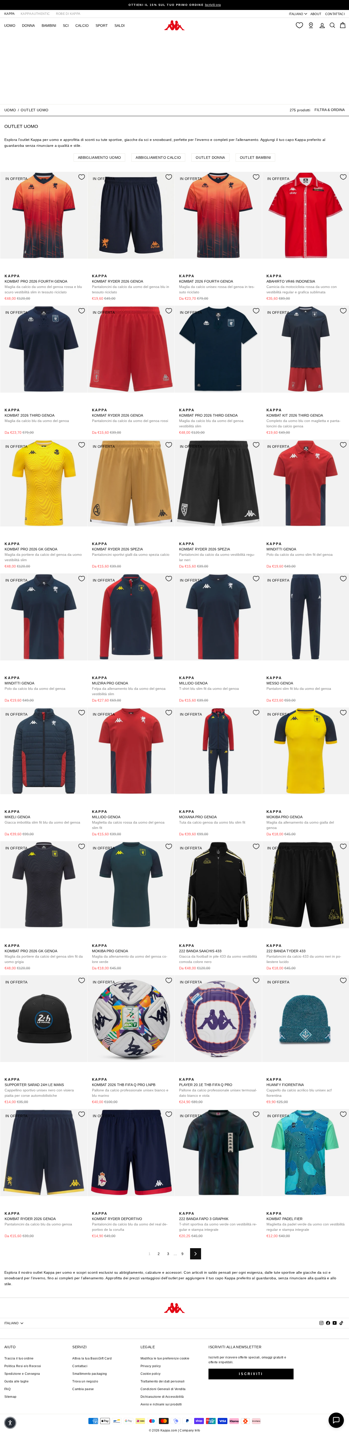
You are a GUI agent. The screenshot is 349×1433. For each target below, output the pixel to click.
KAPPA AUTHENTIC (35, 14)
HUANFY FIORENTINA (299, 1087)
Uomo (10, 110)
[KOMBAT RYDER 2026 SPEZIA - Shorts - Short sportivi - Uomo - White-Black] (103, 538)
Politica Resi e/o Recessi (22, 1366)
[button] (10, 1423)
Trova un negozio (85, 1381)
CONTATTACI (335, 14)
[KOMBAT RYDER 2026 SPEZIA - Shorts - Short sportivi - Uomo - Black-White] (111, 538)
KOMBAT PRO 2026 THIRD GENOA (211, 418)
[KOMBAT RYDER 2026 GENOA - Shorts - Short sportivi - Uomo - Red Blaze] (95, 404)
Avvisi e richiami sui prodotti (161, 1404)
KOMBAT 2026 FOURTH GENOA (217, 284)
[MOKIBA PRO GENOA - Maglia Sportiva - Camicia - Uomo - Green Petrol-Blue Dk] (278, 806)
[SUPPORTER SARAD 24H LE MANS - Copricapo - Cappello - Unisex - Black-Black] (8, 1073)
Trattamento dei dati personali (163, 1381)
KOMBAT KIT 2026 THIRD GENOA (303, 418)
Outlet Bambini (255, 157)
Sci (66, 25)
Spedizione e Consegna (22, 1374)
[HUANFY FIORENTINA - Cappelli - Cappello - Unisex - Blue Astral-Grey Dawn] (278, 1073)
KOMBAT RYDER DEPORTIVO (130, 1221)
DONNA (28, 25)
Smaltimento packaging (89, 1374)
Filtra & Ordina (330, 110)
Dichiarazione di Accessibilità (162, 1397)
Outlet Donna (210, 157)
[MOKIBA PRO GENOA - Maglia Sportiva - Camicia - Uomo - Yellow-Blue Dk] (269, 806)
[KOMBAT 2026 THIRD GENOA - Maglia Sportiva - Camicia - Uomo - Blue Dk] (8, 404)
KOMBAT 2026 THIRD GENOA (37, 415)
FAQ (7, 1389)
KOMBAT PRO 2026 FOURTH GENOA (43, 284)
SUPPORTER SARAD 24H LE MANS (39, 1087)
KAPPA (9, 14)
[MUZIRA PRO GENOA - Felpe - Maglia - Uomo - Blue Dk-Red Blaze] (95, 672)
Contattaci (79, 1366)
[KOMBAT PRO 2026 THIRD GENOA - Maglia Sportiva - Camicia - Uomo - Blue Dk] (182, 404)
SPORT (102, 25)
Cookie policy (151, 1374)
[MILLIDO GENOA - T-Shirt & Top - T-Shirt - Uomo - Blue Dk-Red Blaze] (182, 672)
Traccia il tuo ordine (18, 1358)
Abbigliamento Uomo (99, 157)
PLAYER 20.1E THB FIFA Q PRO (218, 1087)
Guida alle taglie (16, 1381)
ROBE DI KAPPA (68, 14)
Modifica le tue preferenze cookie (165, 1358)
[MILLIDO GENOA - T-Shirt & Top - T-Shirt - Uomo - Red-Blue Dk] (190, 672)
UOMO (9, 25)
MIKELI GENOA (42, 817)
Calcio (82, 25)
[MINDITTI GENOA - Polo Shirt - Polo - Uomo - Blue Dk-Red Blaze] (278, 538)
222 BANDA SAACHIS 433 (218, 954)
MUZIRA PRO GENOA (129, 686)
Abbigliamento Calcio (158, 157)
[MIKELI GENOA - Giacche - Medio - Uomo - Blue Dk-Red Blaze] (8, 806)
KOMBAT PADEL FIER (305, 1221)
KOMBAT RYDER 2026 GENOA (130, 284)
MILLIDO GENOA (209, 683)
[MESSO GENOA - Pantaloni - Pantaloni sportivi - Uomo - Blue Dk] (269, 672)
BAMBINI (49, 25)
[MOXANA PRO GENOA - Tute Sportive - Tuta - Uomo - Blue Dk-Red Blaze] (182, 806)
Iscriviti (251, 1374)
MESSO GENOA (298, 683)
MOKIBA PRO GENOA (300, 820)
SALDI (119, 25)
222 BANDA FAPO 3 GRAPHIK (218, 1221)
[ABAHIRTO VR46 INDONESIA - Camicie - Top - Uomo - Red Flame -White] (269, 270)
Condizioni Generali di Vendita (163, 1389)
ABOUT (315, 14)
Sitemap (10, 1397)
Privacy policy (151, 1366)
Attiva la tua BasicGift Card (92, 1358)
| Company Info (189, 1430)
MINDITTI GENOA (299, 549)
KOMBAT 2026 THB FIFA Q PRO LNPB (130, 1087)
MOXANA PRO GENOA (212, 817)
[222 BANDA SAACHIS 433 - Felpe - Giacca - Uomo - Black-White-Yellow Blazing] (182, 940)
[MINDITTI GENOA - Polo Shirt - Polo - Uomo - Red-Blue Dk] (269, 538)
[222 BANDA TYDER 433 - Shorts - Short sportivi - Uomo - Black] (269, 940)
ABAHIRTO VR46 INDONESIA (301, 284)
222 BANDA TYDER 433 (303, 954)
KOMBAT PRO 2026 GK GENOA (43, 552)
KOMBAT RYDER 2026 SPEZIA (130, 549)
